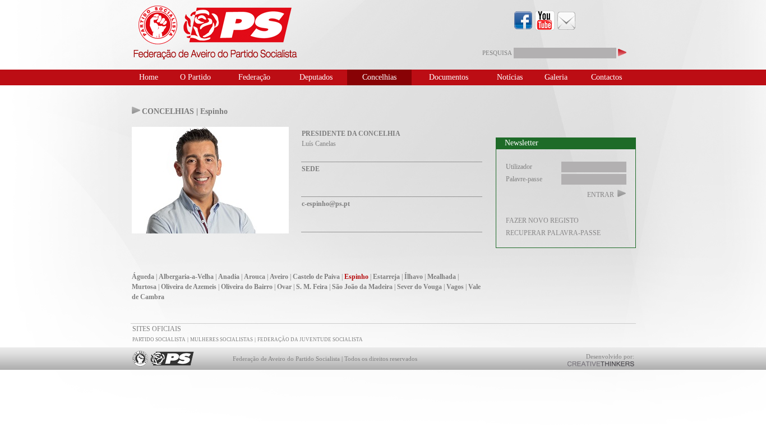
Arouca (254, 277)
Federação (254, 77)
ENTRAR (600, 195)
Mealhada (441, 277)
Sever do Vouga (419, 287)
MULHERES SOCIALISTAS (221, 339)
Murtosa (144, 287)
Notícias (510, 77)
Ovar (284, 287)
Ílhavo (413, 277)
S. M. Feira (311, 287)
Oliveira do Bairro (247, 287)
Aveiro (279, 277)
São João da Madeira (362, 287)
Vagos (455, 287)
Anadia (228, 277)
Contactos (606, 77)
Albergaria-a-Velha (186, 277)
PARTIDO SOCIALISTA (159, 339)
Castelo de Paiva (316, 277)
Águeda (143, 277)
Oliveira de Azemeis (188, 287)
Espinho (356, 277)
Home (148, 77)
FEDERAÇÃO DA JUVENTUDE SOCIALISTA (310, 339)
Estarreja (386, 277)
